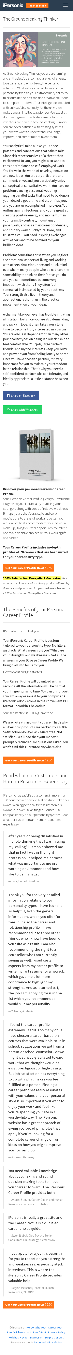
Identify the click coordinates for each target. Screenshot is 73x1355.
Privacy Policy (56, 1332)
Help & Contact (54, 1337)
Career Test (55, 1327)
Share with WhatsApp (24, 410)
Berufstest (39, 1332)
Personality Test (36, 1327)
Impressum (36, 1337)
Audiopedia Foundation (48, 1342)
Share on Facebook (23, 396)
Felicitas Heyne (18, 1337)
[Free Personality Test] (13, 5)
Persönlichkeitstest (19, 1332)
